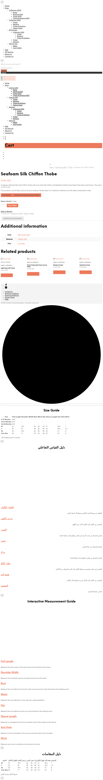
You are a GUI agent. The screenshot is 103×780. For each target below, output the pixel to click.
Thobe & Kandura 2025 (21, 18)
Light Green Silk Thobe (8, 268)
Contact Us (9, 56)
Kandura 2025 (18, 14)
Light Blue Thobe (84, 265)
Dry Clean (21, 243)
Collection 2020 (18, 32)
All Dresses (13, 30)
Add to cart (33, 274)
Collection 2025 (15, 10)
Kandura (16, 24)
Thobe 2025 (17, 16)
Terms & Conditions (12, 293)
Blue (19, 235)
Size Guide (6, 195)
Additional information (13, 218)
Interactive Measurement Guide (27, 195)
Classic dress (18, 28)
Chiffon (20, 239)
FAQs (6, 299)
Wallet (15, 46)
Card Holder (17, 48)
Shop (7, 8)
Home (7, 6)
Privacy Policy (10, 297)
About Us (8, 54)
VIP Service (9, 52)
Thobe (15, 22)
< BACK (3, 73)
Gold (23, 235)
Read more (6, 275)
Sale (6, 50)
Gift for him (13, 44)
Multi (28, 235)
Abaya (15, 12)
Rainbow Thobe (58, 265)
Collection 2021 (15, 20)
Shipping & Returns (12, 295)
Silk (25, 239)
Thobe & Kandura (19, 26)
